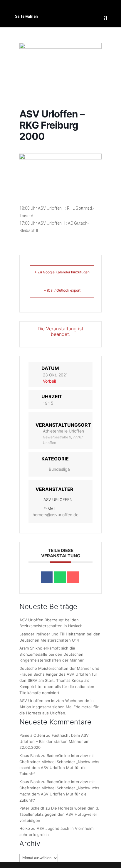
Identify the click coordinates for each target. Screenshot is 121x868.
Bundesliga (59, 469)
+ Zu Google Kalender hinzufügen (62, 272)
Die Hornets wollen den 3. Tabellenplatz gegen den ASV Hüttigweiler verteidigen (59, 814)
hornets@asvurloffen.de (55, 514)
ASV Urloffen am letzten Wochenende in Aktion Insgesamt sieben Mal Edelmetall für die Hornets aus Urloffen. (59, 706)
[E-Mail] (73, 577)
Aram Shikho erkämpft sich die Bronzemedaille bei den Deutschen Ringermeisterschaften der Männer (51, 654)
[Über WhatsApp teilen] (60, 577)
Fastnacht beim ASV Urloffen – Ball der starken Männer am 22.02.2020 (54, 741)
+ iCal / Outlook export (62, 290)
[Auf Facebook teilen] (47, 577)
